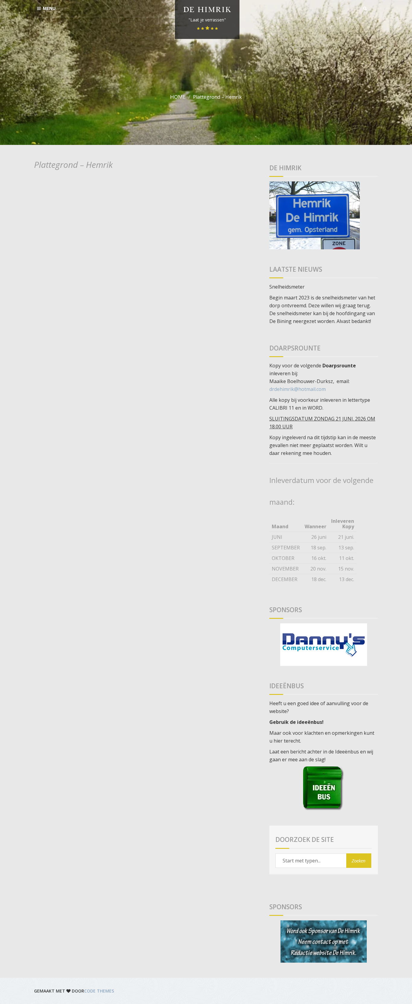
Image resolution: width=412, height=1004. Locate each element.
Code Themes (99, 991)
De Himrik (207, 10)
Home (178, 96)
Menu (49, 8)
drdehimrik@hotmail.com (297, 389)
